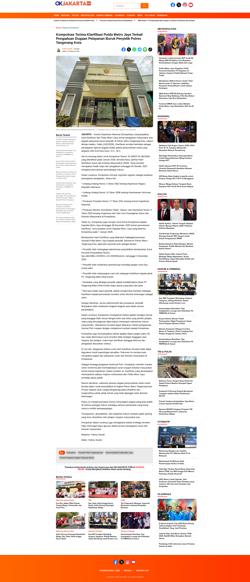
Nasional (65, 15)
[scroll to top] (240, 578)
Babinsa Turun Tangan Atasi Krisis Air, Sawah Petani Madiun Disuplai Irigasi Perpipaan (176, 383)
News (139, 15)
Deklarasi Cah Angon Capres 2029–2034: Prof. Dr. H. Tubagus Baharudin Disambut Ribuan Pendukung (177, 147)
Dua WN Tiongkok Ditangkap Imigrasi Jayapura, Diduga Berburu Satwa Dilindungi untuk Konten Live (175, 300)
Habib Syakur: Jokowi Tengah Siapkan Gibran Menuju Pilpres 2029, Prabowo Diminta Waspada (176, 225)
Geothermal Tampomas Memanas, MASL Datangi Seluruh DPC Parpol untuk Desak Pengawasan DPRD (177, 236)
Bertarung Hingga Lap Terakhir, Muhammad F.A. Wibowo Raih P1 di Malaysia (174, 453)
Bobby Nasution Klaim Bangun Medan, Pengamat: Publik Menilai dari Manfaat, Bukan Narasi (176, 246)
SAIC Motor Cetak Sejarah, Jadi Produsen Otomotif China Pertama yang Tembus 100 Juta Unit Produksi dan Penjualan (176, 482)
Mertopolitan (87, 15)
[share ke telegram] (140, 51)
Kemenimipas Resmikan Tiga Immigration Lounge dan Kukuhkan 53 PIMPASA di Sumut (176, 310)
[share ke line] (145, 51)
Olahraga (119, 15)
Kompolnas (71, 453)
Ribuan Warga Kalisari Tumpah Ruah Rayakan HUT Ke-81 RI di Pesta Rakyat (176, 185)
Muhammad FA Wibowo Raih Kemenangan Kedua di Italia (171, 462)
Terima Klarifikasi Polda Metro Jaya (119, 453)
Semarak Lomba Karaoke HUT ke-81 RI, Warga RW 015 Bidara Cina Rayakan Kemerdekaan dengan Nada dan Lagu (176, 60)
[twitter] (179, 7)
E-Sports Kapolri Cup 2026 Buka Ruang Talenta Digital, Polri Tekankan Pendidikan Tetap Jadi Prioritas (176, 525)
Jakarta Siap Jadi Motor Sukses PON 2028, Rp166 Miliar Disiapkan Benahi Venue (175, 536)
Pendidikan (162, 15)
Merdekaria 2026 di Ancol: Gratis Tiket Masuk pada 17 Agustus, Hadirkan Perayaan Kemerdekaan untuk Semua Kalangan (176, 84)
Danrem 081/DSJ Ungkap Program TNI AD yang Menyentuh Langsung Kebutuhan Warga (175, 411)
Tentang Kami (142, 571)
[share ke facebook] (124, 51)
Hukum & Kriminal (104, 15)
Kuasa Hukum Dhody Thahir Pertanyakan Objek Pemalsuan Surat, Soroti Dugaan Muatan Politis (175, 321)
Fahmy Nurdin (67, 49)
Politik (75, 15)
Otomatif (131, 15)
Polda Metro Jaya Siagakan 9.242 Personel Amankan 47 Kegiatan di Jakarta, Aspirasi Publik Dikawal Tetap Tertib (176, 72)
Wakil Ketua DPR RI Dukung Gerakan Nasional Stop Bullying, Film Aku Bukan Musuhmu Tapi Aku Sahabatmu (176, 95)
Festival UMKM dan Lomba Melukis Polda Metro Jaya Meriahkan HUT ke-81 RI (176, 106)
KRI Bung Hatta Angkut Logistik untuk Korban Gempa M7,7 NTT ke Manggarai (176, 177)
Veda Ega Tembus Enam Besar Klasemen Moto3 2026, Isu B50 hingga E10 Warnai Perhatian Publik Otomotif (177, 471)
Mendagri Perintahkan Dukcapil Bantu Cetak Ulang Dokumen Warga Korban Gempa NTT (176, 158)
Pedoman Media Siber (109, 571)
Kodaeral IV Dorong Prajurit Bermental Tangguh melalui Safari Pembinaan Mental (176, 393)
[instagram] (185, 7)
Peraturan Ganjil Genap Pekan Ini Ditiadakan (100, 20)
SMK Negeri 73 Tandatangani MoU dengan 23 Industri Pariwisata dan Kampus (150, 20)
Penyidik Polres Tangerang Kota (91, 453)
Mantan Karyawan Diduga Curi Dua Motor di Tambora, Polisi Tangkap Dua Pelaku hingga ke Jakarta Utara (176, 331)
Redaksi (128, 571)
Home (56, 15)
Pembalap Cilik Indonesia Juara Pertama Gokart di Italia (177, 545)
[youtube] (191, 7)
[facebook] (173, 7)
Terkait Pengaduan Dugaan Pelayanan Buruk (77, 458)
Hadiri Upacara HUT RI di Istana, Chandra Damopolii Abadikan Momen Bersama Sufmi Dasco (175, 168)
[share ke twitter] (129, 51)
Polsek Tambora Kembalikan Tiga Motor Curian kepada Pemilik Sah (176, 402)
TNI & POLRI (150, 15)
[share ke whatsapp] (135, 51)
